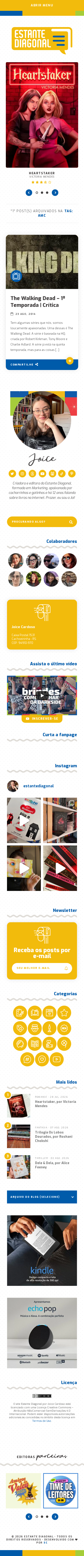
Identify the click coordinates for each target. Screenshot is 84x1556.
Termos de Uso (41, 1421)
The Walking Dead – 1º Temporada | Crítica (37, 302)
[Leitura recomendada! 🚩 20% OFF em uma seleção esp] (24, 868)
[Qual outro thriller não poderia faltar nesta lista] (60, 868)
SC (46, 1542)
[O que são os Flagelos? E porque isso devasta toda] (60, 820)
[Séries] (16, 276)
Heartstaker (42, 174)
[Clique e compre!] (42, 1250)
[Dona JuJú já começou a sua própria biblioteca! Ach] (24, 820)
